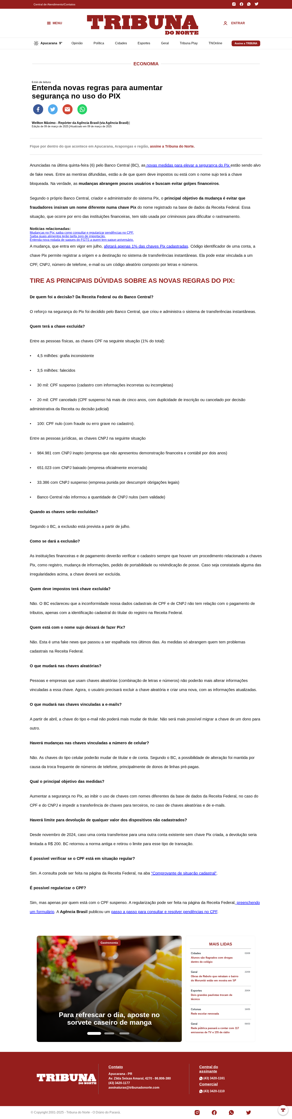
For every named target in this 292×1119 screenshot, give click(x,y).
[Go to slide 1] (94, 1033)
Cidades (121, 43)
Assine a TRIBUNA (246, 43)
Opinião (77, 43)
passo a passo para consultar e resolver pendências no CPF (164, 911)
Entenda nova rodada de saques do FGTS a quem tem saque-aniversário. (82, 239)
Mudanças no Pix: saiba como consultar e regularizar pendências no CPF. (82, 232)
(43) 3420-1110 (214, 1091)
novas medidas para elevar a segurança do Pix (188, 165)
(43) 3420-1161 (214, 1078)
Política (99, 43)
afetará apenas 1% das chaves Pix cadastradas (146, 246)
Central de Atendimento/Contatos (54, 4)
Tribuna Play (189, 43)
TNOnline (215, 43)
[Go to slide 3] (124, 1033)
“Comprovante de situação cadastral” (184, 873)
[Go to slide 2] (109, 1033)
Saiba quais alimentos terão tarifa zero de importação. (67, 236)
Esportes (144, 43)
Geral (165, 43)
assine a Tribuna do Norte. (172, 146)
